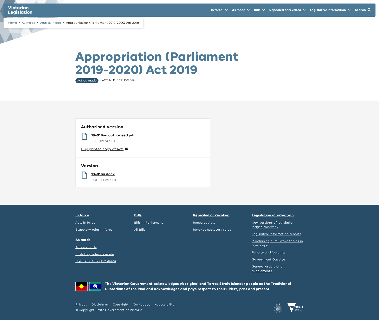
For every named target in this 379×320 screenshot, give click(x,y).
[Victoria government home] (295, 307)
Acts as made (50, 23)
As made (28, 23)
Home (12, 23)
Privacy (81, 304)
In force (82, 215)
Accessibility (165, 304)
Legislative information (273, 215)
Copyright (121, 304)
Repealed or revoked (211, 215)
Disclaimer (100, 304)
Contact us (141, 304)
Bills (138, 215)
